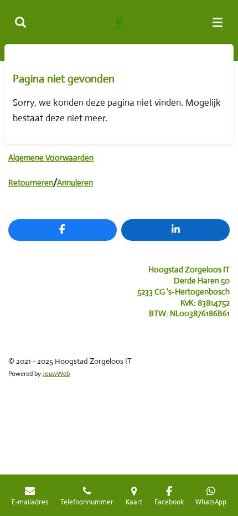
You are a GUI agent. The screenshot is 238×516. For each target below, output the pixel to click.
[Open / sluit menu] (217, 22)
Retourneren (30, 182)
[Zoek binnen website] (20, 22)
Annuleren (75, 182)
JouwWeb (56, 373)
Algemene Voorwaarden (51, 157)
